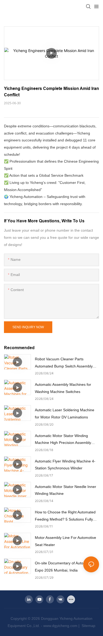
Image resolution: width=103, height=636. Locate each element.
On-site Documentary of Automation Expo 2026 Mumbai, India (65, 566)
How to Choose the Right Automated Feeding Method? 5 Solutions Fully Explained (65, 516)
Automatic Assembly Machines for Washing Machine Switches (63, 388)
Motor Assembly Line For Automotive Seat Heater (65, 541)
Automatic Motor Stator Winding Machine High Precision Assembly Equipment (63, 440)
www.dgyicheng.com (60, 626)
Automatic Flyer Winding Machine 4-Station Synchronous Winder (65, 464)
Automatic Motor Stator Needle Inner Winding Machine (65, 490)
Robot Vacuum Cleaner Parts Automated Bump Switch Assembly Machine (64, 363)
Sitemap (88, 626)
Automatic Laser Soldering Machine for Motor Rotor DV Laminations (64, 413)
